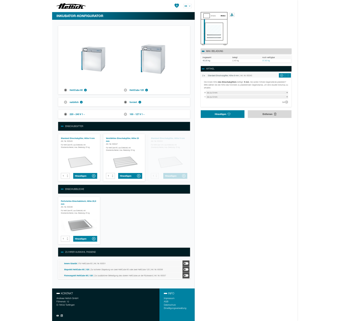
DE (186, 6)
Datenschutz (170, 305)
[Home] (71, 6)
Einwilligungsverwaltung (175, 308)
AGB (166, 301)
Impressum (169, 298)
